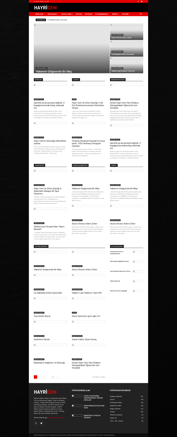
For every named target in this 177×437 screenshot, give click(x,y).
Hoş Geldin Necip (42, 316)
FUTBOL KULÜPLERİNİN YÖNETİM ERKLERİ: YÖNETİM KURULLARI (93, 398)
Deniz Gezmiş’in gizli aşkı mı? (86, 316)
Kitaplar (88, 14)
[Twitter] (141, 1)
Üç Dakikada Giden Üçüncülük (48, 293)
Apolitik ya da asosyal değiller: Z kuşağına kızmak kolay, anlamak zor (49, 105)
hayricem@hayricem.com (56, 418)
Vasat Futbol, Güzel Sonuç (84, 339)
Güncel (74, 312)
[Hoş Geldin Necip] (50, 305)
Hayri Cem (39, 14)
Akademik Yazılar (38, 99)
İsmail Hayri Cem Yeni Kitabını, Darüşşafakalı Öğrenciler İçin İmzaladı (124, 105)
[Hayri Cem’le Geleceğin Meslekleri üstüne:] (50, 130)
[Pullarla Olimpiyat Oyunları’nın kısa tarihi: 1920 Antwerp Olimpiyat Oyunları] (88, 130)
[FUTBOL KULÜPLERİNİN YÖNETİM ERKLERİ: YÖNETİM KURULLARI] (77, 398)
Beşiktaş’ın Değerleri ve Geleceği (49, 362)
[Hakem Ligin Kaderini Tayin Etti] (126, 65)
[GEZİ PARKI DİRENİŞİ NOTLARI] (138, 262)
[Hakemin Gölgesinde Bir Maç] (72, 48)
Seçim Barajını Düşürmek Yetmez (120, 271)
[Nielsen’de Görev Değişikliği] (138, 291)
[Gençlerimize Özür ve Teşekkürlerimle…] (138, 253)
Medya (114, 14)
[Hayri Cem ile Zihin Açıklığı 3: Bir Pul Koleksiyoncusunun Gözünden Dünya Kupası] (88, 92)
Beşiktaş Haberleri (42, 68)
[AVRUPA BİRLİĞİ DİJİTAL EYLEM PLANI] (77, 408)
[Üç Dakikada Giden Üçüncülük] (126, 48)
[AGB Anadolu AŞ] (138, 283)
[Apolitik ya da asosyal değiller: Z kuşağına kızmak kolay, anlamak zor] (50, 92)
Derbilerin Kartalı (42, 339)
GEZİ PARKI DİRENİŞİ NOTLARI (119, 261)
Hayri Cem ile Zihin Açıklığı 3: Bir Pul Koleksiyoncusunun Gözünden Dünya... (88, 105)
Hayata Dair (66, 14)
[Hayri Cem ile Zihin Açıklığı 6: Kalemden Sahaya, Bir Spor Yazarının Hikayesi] (50, 178)
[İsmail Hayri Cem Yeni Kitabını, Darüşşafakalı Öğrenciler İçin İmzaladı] (126, 92)
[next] (140, 20)
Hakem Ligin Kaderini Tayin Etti (58, 20)
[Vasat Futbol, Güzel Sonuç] (88, 329)
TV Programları (101, 14)
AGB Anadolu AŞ (115, 281)
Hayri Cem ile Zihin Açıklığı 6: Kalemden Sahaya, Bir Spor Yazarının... (48, 191)
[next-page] (58, 377)
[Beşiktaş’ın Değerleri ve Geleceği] (50, 352)
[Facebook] (138, 1)
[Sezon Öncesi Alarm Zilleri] (126, 32)
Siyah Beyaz (52, 14)
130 (53, 377)
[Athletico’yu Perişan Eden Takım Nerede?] (50, 216)
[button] (140, 14)
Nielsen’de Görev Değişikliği (118, 291)
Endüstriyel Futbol (39, 185)
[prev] (137, 20)
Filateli (79, 14)
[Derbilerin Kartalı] (50, 329)
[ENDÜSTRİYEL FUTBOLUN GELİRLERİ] (77, 418)
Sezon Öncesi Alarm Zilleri (84, 223)
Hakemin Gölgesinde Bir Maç (85, 188)
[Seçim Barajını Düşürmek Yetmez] (138, 272)
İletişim (125, 14)
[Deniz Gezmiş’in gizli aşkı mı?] (88, 305)
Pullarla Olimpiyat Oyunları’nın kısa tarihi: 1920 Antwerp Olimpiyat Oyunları (88, 143)
